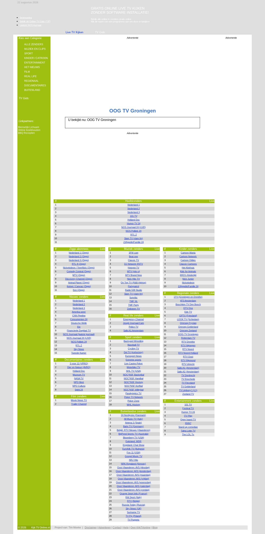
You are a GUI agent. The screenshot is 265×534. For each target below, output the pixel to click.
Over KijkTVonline (140, 527)
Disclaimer (91, 527)
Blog (155, 527)
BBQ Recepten (26, 133)
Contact (117, 527)
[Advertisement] (231, 105)
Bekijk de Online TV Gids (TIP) (35, 21)
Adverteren (104, 527)
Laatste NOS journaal (30, 25)
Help (126, 527)
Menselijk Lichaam (28, 127)
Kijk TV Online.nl (40, 527)
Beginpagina (26, 17)
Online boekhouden (29, 130)
